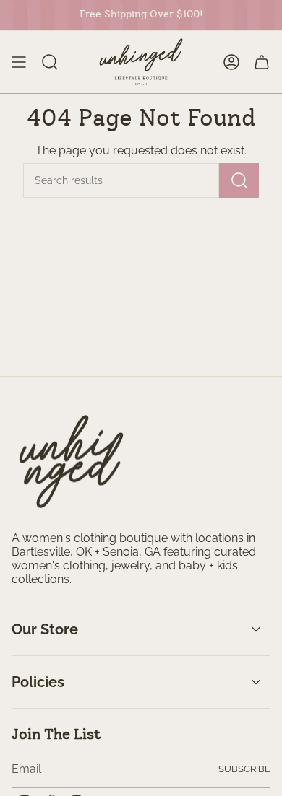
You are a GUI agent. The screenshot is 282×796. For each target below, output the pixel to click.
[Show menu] (18, 62)
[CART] (262, 62)
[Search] (239, 180)
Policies (38, 682)
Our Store (45, 629)
